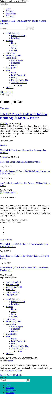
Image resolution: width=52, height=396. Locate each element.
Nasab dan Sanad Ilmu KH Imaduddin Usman (20, 162)
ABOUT (9, 87)
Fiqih (13, 43)
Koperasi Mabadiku (19, 80)
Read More (17, 370)
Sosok (14, 77)
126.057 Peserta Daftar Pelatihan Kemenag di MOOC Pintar (23, 116)
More (8, 70)
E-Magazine (11, 68)
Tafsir (13, 45)
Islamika (9, 40)
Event (13, 73)
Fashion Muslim (18, 35)
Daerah (14, 65)
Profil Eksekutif (18, 75)
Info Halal (15, 38)
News (19, 85)
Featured (4, 145)
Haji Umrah (11, 53)
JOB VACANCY (19, 82)
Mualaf (14, 50)
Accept (8, 370)
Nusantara (15, 63)
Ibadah (10, 361)
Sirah (13, 48)
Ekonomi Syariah (13, 55)
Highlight (11, 294)
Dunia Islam (11, 58)
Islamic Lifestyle (13, 33)
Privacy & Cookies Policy (11, 375)
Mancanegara (17, 60)
